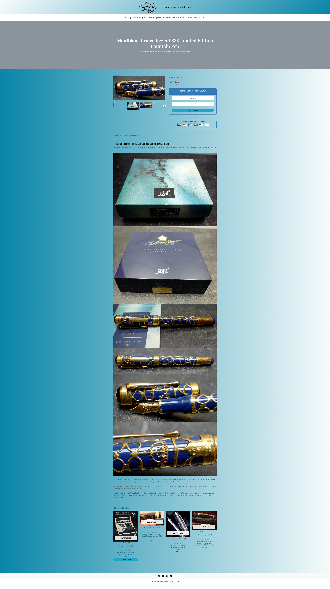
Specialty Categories (162, 18)
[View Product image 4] (159, 104)
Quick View (125, 542)
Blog (129, 18)
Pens (150, 18)
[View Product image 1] (119, 104)
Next (164, 106)
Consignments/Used (178, 18)
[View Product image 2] (133, 106)
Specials (189, 18)
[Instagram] (159, 576)
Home (124, 18)
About (196, 18)
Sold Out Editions (193, 118)
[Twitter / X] (167, 576)
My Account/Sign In (139, 18)
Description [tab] (117, 136)
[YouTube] (171, 576)
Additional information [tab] (131, 136)
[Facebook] (163, 576)
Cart (203, 18)
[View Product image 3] (146, 105)
